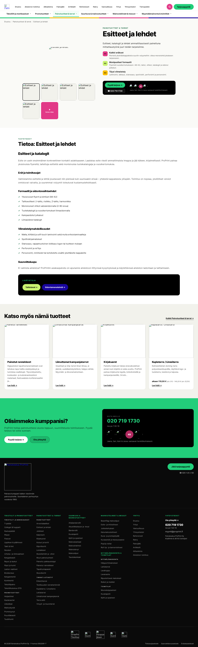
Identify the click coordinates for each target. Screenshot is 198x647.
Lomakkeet (41, 550)
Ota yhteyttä (39, 439)
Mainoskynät (9, 608)
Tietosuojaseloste (151, 644)
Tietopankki (145, 7)
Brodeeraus (9, 573)
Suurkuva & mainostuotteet (93, 14)
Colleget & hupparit (12, 527)
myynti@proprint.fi (174, 531)
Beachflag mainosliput (110, 521)
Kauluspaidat (9, 531)
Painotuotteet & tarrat (65, 14)
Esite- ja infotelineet (109, 524)
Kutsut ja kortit (43, 542)
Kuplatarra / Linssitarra (46, 589)
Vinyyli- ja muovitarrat (46, 604)
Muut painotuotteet (45, 558)
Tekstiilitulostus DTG (13, 588)
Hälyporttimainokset (109, 563)
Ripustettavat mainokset (111, 578)
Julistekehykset (107, 528)
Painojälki (60, 7)
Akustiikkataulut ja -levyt (79, 527)
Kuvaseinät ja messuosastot (112, 540)
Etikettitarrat (42, 581)
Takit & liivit (9, 546)
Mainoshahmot (75, 546)
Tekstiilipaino (9, 584)
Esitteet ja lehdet (44, 527)
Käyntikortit (41, 546)
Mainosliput (73, 553)
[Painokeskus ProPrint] (6, 7)
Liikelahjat (8, 604)
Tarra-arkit (41, 600)
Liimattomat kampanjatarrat (48, 596)
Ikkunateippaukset (108, 590)
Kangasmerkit (10, 577)
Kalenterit (41, 535)
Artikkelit (72, 7)
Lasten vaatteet (11, 569)
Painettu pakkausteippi (46, 561)
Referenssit (84, 7)
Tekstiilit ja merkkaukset (17, 14)
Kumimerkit (9, 580)
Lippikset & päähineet (13, 542)
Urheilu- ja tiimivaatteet (14, 554)
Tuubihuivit (8, 619)
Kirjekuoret (41, 539)
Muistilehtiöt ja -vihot (45, 554)
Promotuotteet (42, 14)
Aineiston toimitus (32, 7)
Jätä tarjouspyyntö (180, 466)
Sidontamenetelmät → (55, 287)
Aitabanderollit (75, 523)
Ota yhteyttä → (172, 520)
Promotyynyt (9, 612)
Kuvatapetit (73, 534)
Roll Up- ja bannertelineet (111, 547)
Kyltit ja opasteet (76, 538)
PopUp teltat (106, 544)
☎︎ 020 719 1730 (186, 473)
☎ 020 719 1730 (115, 91)
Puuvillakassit (9, 615)
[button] (31, 92)
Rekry (95, 7)
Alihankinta (48, 7)
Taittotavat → (31, 287)
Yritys (118, 7)
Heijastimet (9, 596)
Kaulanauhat (9, 600)
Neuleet (7, 550)
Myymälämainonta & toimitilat (155, 14)
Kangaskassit (9, 558)
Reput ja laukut (10, 561)
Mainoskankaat (75, 542)
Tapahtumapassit (44, 569)
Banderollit (73, 530)
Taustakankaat (75, 557)
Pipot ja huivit (10, 565)
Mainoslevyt (74, 549)
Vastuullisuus (107, 7)
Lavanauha (105, 574)
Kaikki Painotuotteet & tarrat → (180, 318)
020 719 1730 (123, 420)
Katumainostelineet (109, 532)
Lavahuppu (105, 570)
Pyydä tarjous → (115, 85)
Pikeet (7, 535)
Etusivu (18, 7)
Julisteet (40, 531)
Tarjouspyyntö (183, 7)
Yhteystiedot (130, 7)
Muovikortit (41, 573)
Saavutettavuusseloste (169, 644)
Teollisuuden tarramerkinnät (48, 585)
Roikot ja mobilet (108, 582)
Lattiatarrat (41, 592)
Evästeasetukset (187, 644)
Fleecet (7, 539)
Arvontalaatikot (43, 523)
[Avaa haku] (169, 7)
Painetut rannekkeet (45, 565)
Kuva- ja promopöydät (110, 536)
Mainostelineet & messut (124, 14)
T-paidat (7, 523)
